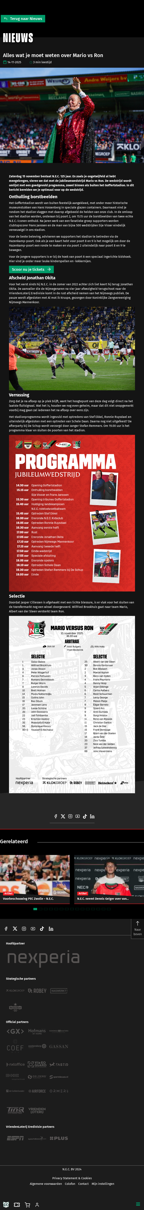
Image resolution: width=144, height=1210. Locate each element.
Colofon (70, 1184)
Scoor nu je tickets (28, 269)
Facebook (6, 928)
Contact (83, 1184)
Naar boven (138, 932)
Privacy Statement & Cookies (72, 1178)
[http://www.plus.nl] (59, 1138)
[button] (138, 1204)
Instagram (24, 928)
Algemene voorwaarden (46, 1184)
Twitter (15, 928)
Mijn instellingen (103, 1184)
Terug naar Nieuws (26, 18)
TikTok (51, 928)
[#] (55, 816)
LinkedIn (42, 928)
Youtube (33, 928)
